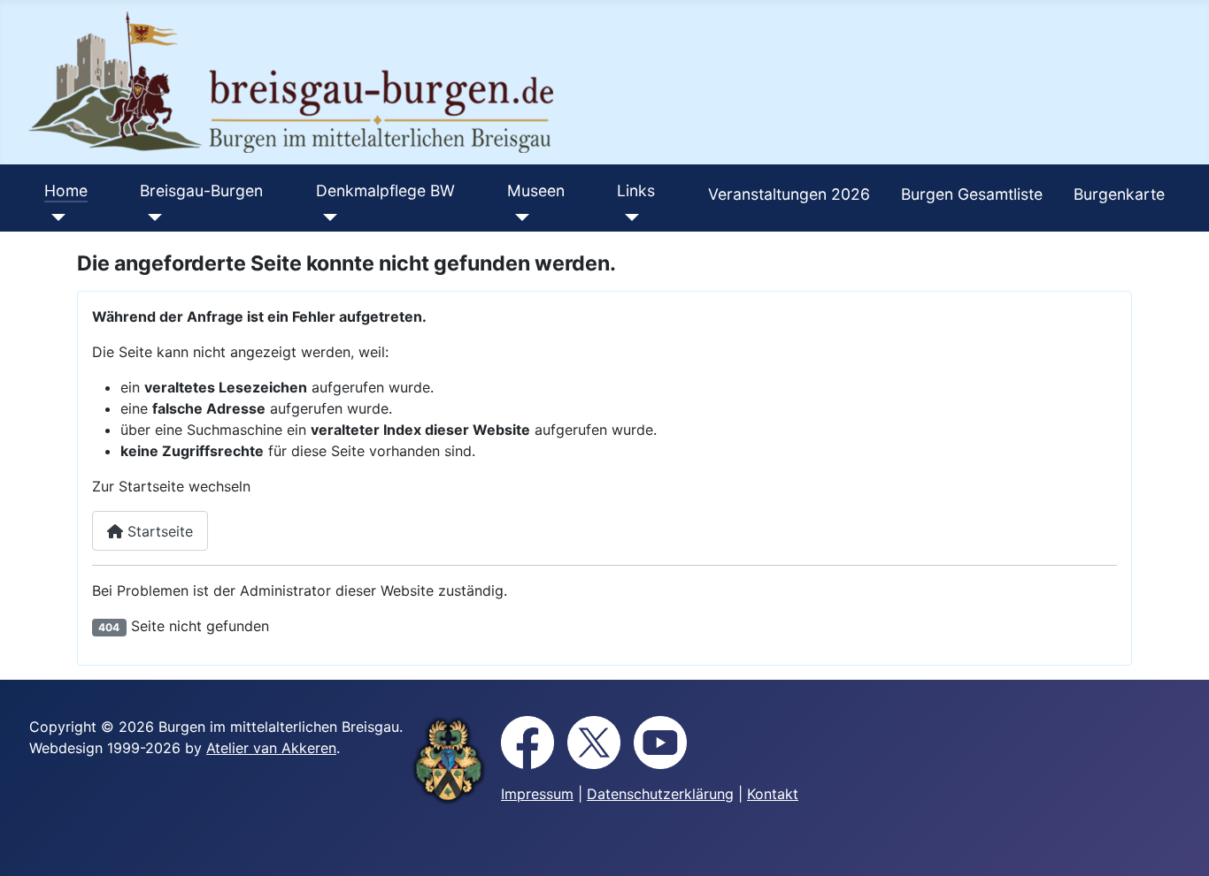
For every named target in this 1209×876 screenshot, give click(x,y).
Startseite (158, 531)
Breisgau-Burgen (201, 190)
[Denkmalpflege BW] (327, 217)
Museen (536, 190)
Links (636, 190)
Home (66, 190)
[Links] (628, 217)
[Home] (55, 217)
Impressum (537, 794)
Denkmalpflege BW (385, 190)
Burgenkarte (1119, 194)
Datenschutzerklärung (660, 794)
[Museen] (518, 217)
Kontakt (772, 794)
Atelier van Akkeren (271, 748)
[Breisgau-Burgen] (151, 217)
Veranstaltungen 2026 (789, 194)
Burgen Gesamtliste (972, 194)
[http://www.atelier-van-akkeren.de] (448, 760)
